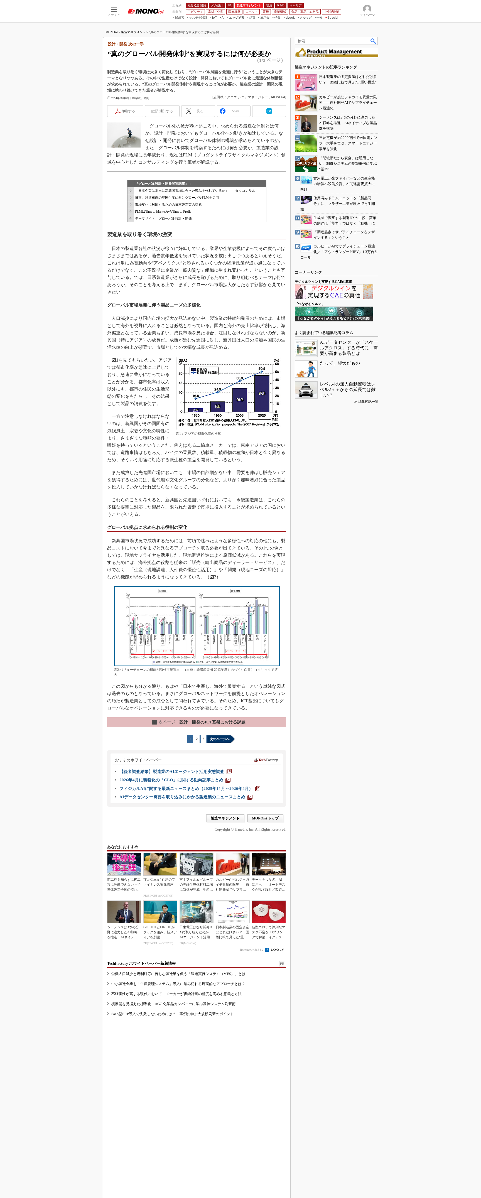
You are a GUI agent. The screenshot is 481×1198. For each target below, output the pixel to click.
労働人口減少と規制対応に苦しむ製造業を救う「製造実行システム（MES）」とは (178, 974)
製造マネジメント (133, 32)
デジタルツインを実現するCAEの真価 (323, 282)
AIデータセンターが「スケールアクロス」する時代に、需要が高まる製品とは (349, 348)
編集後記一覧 (368, 402)
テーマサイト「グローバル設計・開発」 (165, 218)
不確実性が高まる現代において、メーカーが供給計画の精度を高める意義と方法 (176, 994)
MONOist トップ (265, 818)
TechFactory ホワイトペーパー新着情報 (141, 963)
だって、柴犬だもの (340, 363)
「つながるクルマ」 (310, 304)
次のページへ (220, 739)
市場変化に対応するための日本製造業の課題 (168, 205)
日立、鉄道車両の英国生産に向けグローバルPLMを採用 (177, 198)
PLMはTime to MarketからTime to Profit (163, 211)
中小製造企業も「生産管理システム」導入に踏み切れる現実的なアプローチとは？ (178, 984)
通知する (166, 111)
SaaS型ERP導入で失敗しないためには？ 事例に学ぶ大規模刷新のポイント (172, 1014)
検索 (373, 41)
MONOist (111, 32)
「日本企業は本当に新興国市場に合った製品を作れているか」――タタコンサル (195, 191)
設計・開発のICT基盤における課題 (199, 722)
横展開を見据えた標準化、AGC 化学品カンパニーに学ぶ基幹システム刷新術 (173, 1004)
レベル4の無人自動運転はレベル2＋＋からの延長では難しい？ (348, 389)
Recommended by (252, 949)
